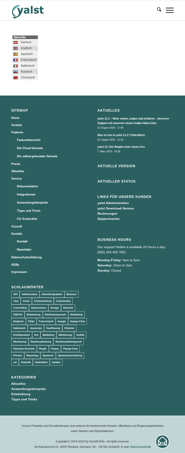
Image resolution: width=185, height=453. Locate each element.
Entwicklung (20, 394)
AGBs (15, 264)
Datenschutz (38, 307)
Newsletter (24, 249)
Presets (17, 355)
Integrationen (26, 194)
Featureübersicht (28, 140)
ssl (15, 362)
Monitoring (19, 341)
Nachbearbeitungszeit (69, 341)
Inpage (62, 321)
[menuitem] (157, 10)
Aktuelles (17, 171)
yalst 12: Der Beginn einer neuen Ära (121, 146)
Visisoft (16, 226)
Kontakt (16, 233)
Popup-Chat (70, 348)
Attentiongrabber (52, 294)
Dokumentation (27, 186)
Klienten (69, 328)
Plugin (43, 348)
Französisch (46, 321)
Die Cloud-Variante (30, 148)
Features (17, 132)
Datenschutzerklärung (26, 257)
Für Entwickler (27, 219)
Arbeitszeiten (29, 294)
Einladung (76, 314)
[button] (162, 441)
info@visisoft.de (140, 446)
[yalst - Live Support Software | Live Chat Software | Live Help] (33, 10)
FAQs (31, 321)
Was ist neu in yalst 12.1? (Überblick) (121, 135)
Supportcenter (108, 219)
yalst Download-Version (115, 208)
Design (55, 307)
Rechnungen (107, 213)
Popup (55, 348)
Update (56, 362)
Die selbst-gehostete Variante (37, 156)
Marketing (48, 334)
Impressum (19, 272)
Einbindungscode (55, 314)
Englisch (18, 321)
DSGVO (17, 314)
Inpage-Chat (77, 321)
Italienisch (19, 328)
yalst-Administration (113, 203)
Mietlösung (65, 334)
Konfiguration (21, 334)
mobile (80, 334)
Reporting (32, 355)
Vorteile (16, 125)
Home (15, 118)
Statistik (26, 362)
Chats (26, 301)
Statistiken (41, 362)
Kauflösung (53, 328)
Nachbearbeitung (41, 341)
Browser (71, 294)
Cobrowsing (63, 301)
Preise (15, 164)
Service (16, 178)
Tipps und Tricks (28, 210)
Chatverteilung (43, 301)
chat (15, 301)
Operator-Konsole (24, 348)
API (15, 294)
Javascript (36, 328)
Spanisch (48, 355)
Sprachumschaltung (70, 355)
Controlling (20, 307)
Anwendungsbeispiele (32, 202)
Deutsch (68, 307)
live (36, 334)
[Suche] (157, 10)
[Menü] (167, 10)
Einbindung (34, 314)
